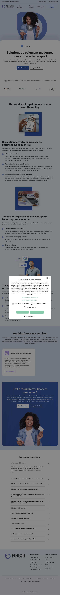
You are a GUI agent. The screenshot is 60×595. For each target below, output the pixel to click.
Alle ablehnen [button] (22, 312)
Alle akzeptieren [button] (36, 312)
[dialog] (30, 297)
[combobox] (47, 278)
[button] (30, 300)
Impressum (24, 297)
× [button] (49, 277)
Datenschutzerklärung (33, 297)
